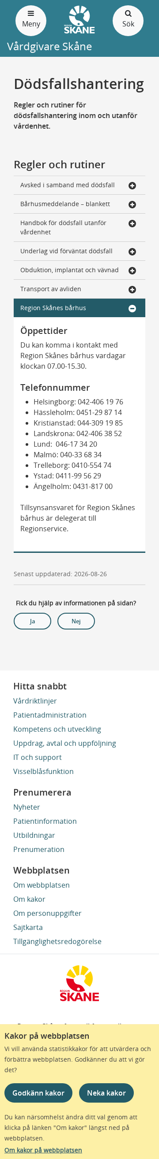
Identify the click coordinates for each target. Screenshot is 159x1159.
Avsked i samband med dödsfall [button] (67, 185)
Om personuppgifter (47, 913)
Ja (32, 621)
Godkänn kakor (38, 1093)
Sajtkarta (28, 927)
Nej (76, 621)
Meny (31, 24)
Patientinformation (45, 821)
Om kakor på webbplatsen (43, 1150)
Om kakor (29, 899)
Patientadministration (50, 715)
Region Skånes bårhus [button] (53, 308)
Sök (128, 24)
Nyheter (26, 807)
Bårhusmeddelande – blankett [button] (65, 204)
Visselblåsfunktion (43, 771)
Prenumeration (38, 849)
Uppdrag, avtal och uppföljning (64, 743)
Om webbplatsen (41, 885)
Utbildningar (34, 835)
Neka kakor (106, 1093)
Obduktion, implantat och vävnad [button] (69, 270)
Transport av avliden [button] (50, 289)
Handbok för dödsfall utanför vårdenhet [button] (63, 227)
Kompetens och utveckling (57, 729)
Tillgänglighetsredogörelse (57, 941)
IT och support (37, 757)
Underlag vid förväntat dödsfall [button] (66, 251)
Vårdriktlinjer (35, 701)
